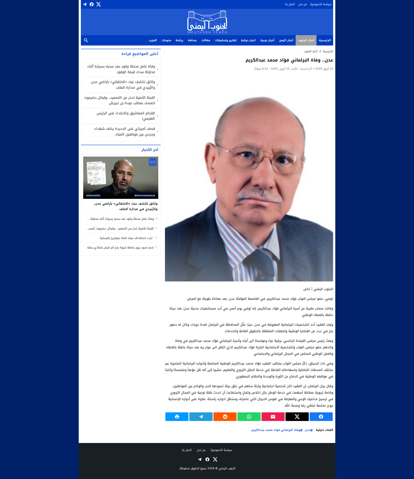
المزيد (153, 40)
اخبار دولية (248, 40)
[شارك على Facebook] (321, 416)
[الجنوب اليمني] (207, 22)
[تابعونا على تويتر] (98, 4)
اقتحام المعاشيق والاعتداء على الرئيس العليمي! (126, 115)
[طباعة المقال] (176, 416)
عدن (307, 430)
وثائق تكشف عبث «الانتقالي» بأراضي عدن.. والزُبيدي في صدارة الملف (122, 84)
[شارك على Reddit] (225, 416)
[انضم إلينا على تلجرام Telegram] (84, 4)
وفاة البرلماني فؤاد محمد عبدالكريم (275, 430)
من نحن (302, 4)
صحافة (192, 40)
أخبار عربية (267, 40)
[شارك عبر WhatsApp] (248, 416)
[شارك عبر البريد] (273, 416)
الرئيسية (325, 40)
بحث (86, 40)
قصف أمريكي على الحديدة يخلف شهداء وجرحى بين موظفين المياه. (124, 131)
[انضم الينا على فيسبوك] (91, 4)
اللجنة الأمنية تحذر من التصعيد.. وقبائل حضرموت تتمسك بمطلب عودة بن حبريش (119, 100)
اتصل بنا (290, 4)
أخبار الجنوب (306, 40)
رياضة (179, 40)
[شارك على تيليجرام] (200, 416)
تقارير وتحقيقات (226, 40)
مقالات (205, 40)
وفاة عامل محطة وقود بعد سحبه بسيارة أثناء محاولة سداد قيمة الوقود (121, 69)
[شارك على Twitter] (297, 416)
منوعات (166, 40)
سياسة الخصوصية (320, 4)
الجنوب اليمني (227, 468)
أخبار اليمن (286, 40)
